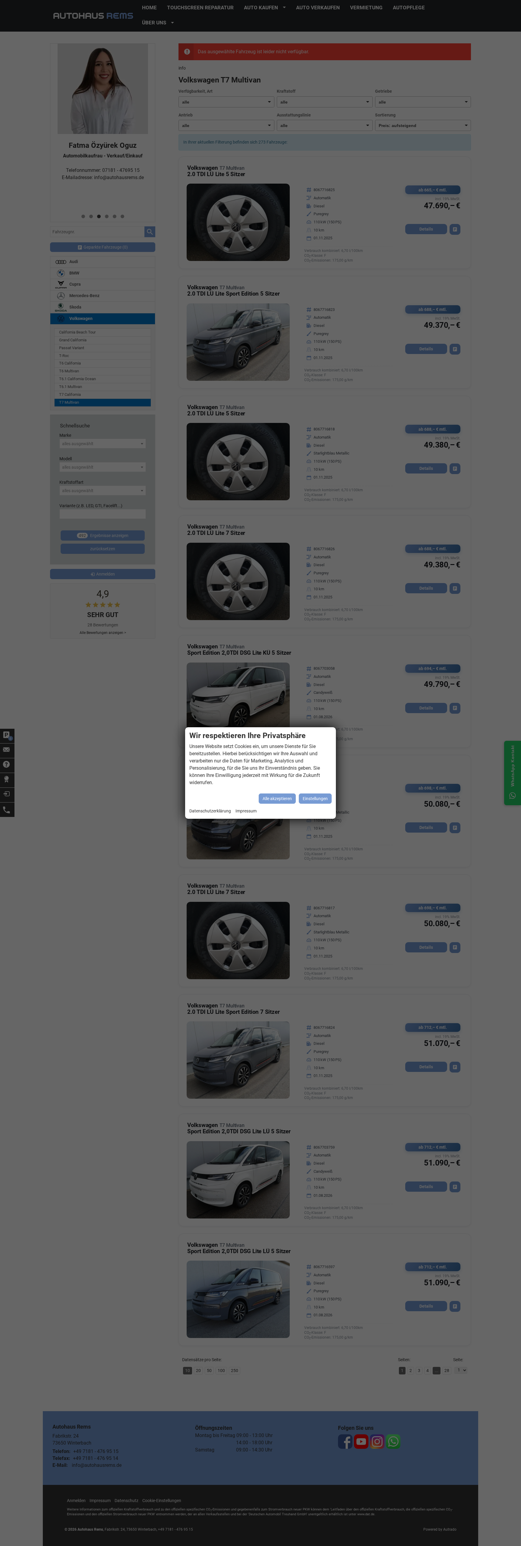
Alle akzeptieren (277, 798)
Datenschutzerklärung (210, 811)
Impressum (246, 811)
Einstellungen (315, 798)
